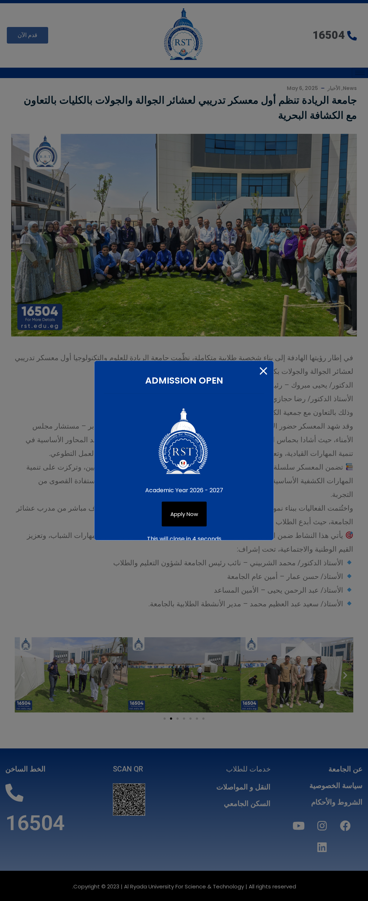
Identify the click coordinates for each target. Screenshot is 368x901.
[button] (184, 514)
